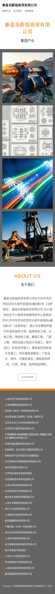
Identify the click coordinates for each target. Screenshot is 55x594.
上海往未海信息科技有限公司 (19, 568)
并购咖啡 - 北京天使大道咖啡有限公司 (24, 449)
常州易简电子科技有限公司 (18, 562)
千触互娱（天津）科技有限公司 (20, 526)
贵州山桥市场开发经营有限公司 (20, 532)
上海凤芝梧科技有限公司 (17, 538)
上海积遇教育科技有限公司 (18, 405)
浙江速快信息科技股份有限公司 (20, 544)
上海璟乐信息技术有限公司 (18, 515)
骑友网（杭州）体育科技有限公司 (22, 411)
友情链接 (29, 11)
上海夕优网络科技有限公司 (18, 503)
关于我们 (18, 11)
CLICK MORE (27, 377)
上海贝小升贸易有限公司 (17, 556)
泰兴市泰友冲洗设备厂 (16, 550)
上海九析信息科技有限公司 (18, 485)
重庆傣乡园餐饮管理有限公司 (19, 497)
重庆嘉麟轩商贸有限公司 (17, 520)
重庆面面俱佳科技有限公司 (18, 574)
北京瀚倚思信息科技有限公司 (19, 479)
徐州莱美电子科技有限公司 (18, 491)
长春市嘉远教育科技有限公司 (19, 444)
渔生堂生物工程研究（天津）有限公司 (24, 417)
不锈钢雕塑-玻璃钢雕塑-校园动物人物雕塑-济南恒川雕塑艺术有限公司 (28, 436)
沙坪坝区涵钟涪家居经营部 (18, 473)
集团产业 (6, 11)
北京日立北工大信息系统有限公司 (22, 422)
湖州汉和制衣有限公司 (16, 467)
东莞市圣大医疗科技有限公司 (19, 428)
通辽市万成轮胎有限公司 (17, 509)
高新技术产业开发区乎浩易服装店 (22, 455)
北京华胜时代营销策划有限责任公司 (23, 461)
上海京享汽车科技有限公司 (18, 399)
